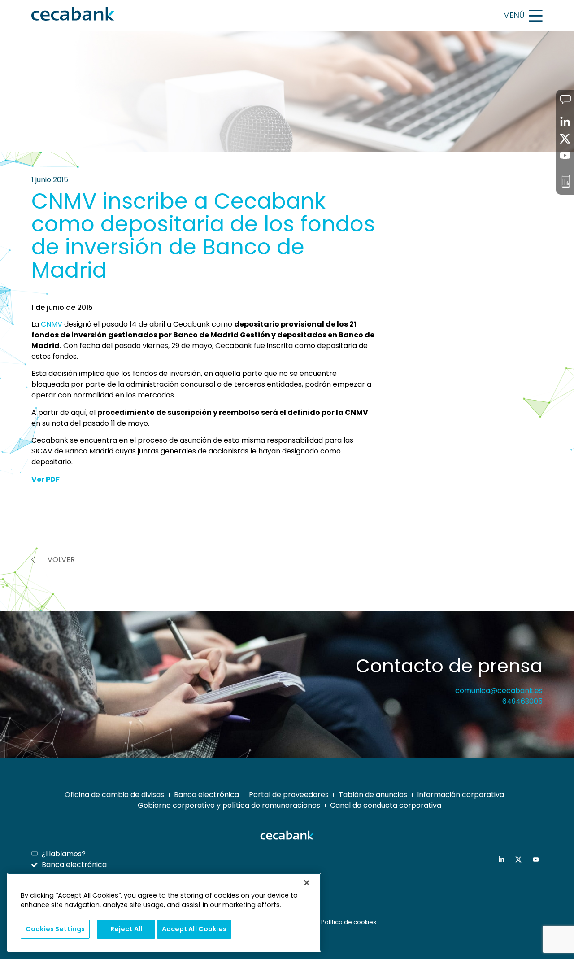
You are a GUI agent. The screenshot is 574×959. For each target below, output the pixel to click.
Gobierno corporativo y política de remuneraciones (229, 805)
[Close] (307, 883)
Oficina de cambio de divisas (114, 794)
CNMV (51, 324)
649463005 (522, 701)
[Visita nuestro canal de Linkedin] (503, 859)
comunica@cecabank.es (499, 690)
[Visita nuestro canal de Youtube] (538, 859)
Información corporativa (460, 794)
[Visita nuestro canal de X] (520, 859)
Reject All (126, 928)
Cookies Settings (55, 928)
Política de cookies (348, 922)
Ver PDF (45, 479)
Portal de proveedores (289, 794)
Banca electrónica (206, 794)
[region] (164, 912)
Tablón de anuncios (373, 794)
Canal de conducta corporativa (385, 805)
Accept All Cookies (194, 928)
